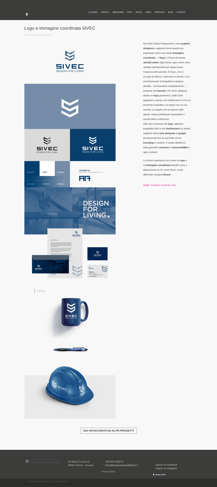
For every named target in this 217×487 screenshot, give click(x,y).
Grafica (105, 12)
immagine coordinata (160, 185)
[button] (189, 11)
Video (148, 12)
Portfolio (160, 12)
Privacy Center (108, 471)
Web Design (118, 12)
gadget (146, 185)
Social (139, 12)
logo (174, 185)
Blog (170, 12)
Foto (129, 12)
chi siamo (93, 12)
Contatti (181, 12)
